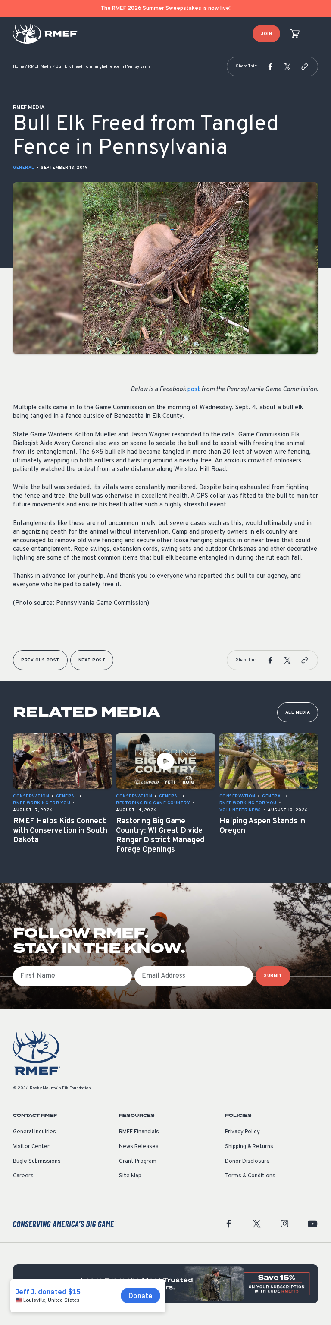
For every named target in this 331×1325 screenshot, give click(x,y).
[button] (270, 66)
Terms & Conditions (250, 1176)
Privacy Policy (242, 1132)
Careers (23, 1176)
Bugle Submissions (37, 1161)
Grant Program (137, 1161)
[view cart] (295, 34)
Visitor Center (31, 1146)
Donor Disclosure (247, 1161)
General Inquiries (34, 1132)
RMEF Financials (139, 1132)
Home (18, 67)
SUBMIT (273, 976)
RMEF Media (40, 67)
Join (266, 34)
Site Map (130, 1176)
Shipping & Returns (249, 1146)
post (193, 390)
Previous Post (40, 660)
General (23, 168)
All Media (297, 712)
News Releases (139, 1146)
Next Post (92, 660)
